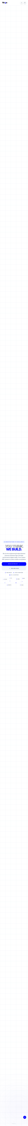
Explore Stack (15, 568)
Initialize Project (13, 563)
